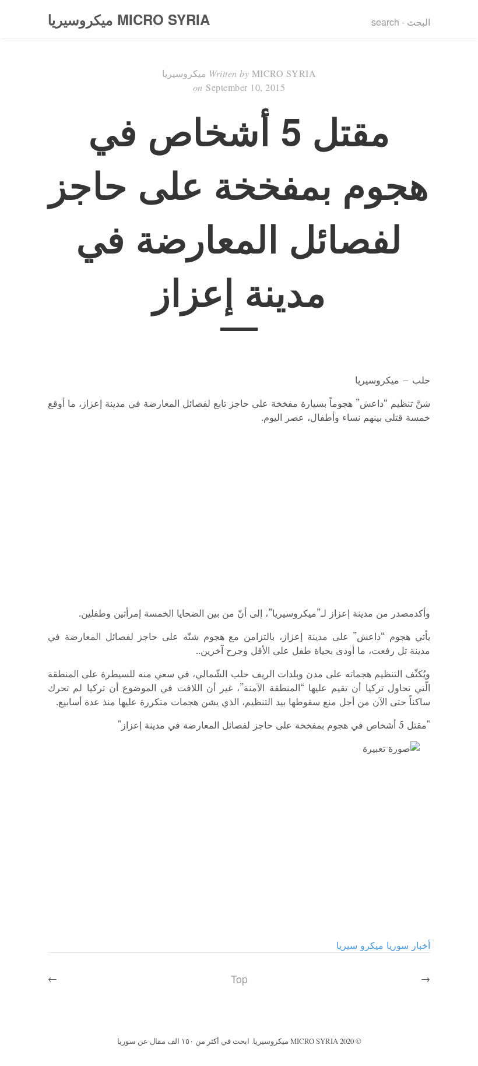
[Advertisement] (239, 515)
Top (239, 979)
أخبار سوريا (408, 945)
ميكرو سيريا (360, 945)
